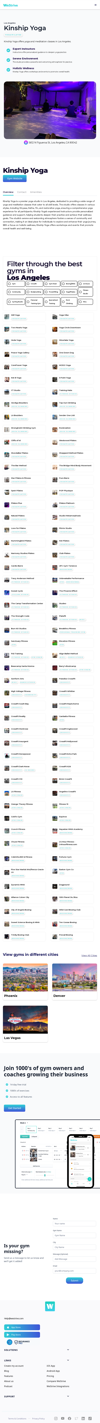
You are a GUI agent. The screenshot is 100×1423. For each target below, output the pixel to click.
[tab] (8, 192)
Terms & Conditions (17, 1418)
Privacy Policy (38, 1418)
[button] (95, 5)
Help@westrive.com (14, 1318)
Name (55, 1218)
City (54, 1242)
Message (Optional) (60, 1254)
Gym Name (57, 1230)
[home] (10, 5)
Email (55, 1266)
